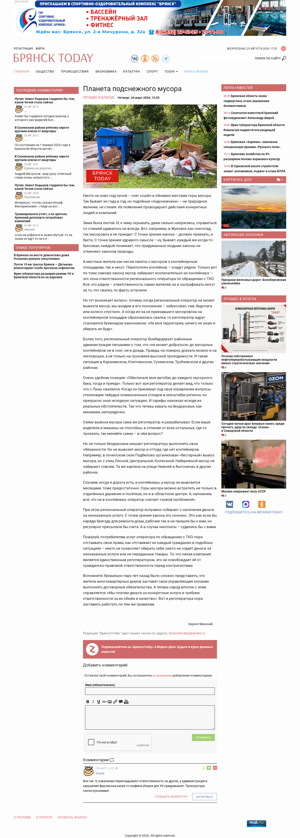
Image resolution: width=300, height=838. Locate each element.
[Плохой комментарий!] (215, 768)
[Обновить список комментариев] (112, 759)
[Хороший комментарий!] (209, 768)
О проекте (44, 817)
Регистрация (23, 48)
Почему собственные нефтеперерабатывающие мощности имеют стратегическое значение (249, 359)
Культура (131, 71)
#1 (116, 768)
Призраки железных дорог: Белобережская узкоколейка (253, 281)
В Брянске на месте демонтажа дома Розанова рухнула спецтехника (41, 256)
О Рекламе (22, 817)
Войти (40, 48)
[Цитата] (120, 701)
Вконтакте (229, 504)
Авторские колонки (243, 235)
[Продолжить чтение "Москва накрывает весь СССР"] (253, 464)
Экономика (106, 71)
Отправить (203, 737)
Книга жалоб (196, 71)
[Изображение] (109, 701)
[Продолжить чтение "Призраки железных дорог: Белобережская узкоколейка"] (253, 259)
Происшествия (75, 71)
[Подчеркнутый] (98, 701)
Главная (21, 71)
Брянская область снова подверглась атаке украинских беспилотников (246, 101)
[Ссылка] (115, 701)
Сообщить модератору (171, 796)
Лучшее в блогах (98, 97)
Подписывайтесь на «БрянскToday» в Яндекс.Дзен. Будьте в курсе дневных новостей (157, 649)
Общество (45, 71)
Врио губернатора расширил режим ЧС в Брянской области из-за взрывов (44, 275)
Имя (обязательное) (100, 685)
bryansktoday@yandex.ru (187, 633)
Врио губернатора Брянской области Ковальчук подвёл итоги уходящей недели (254, 130)
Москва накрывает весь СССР (243, 491)
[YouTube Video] (126, 701)
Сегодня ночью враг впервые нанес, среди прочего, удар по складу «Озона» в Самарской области (252, 427)
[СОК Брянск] (150, 17)
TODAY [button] (169, 71)
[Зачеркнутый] (104, 701)
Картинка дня (238, 180)
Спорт (152, 71)
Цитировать (204, 796)
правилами (163, 675)
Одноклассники (261, 504)
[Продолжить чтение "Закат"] (253, 207)
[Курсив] (93, 701)
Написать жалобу (72, 817)
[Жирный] (87, 701)
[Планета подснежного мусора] (150, 146)
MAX (245, 504)
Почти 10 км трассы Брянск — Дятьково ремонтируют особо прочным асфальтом (44, 266)
